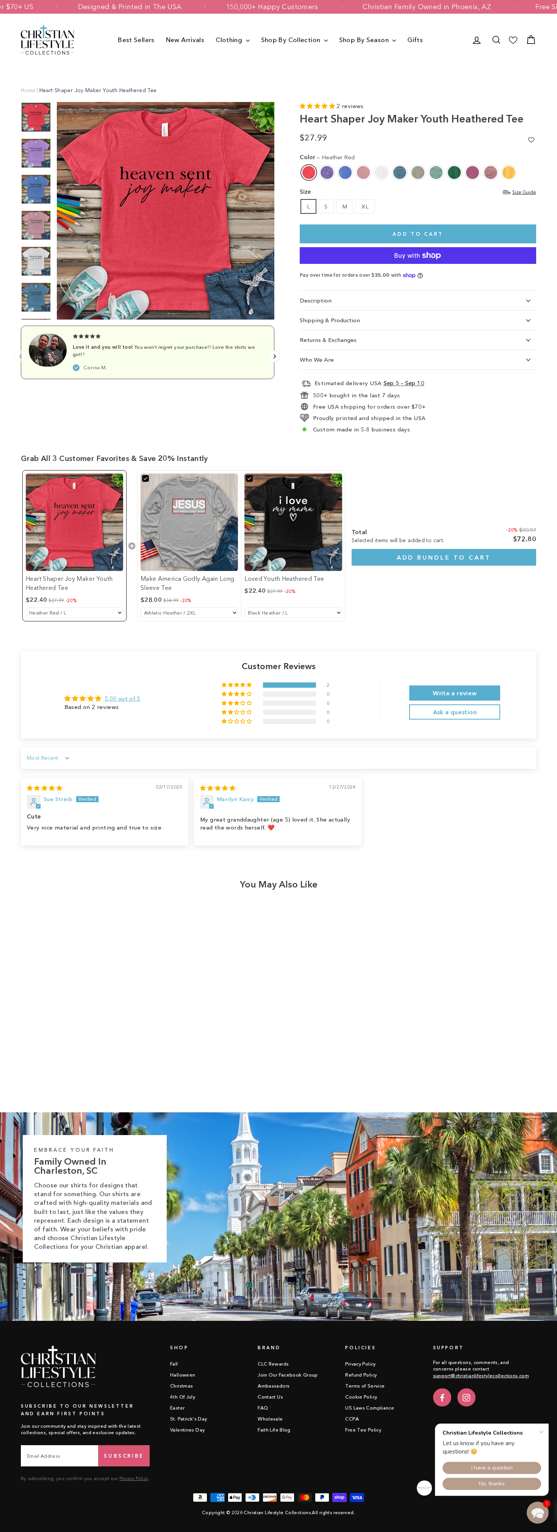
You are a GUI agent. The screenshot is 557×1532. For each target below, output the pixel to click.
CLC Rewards (273, 1364)
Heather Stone (418, 172)
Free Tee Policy (363, 1430)
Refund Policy (361, 1375)
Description (316, 300)
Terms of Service (365, 1386)
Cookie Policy (361, 1397)
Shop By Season (365, 40)
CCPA (352, 1419)
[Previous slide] (21, 356)
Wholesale (270, 1419)
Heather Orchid (363, 172)
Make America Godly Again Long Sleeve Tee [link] (188, 583)
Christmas (181, 1386)
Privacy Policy (133, 1478)
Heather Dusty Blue (436, 172)
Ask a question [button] (455, 712)
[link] (74, 522)
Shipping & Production (330, 320)
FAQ (263, 1408)
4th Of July (182, 1397)
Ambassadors (273, 1386)
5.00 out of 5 (123, 698)
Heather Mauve (490, 172)
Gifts (415, 40)
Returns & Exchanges (328, 339)
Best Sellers (136, 40)
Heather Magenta (472, 172)
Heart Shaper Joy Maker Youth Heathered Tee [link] (69, 583)
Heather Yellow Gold (508, 172)
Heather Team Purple (327, 172)
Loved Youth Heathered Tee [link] (284, 578)
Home (28, 90)
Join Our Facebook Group (288, 1375)
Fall (174, 1364)
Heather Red (308, 172)
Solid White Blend (381, 172)
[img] (44, 788)
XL (365, 206)
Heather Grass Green (454, 172)
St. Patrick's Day (188, 1419)
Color (327, 157)
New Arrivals (185, 40)
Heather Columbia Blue (345, 172)
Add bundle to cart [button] (444, 557)
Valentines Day (187, 1430)
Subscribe (124, 1456)
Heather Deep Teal (399, 172)
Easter (177, 1408)
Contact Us (270, 1397)
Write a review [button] (455, 693)
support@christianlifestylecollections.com (481, 1375)
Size (418, 191)
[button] (318, 106)
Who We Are (317, 359)
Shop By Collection (291, 40)
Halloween (182, 1375)
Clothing (230, 40)
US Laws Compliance (369, 1408)
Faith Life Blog (274, 1430)
